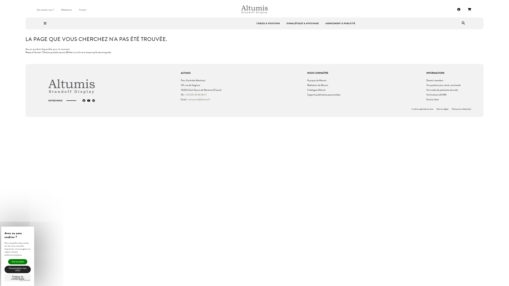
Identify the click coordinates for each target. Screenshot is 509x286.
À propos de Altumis (316, 80)
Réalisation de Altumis (317, 85)
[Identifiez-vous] (458, 10)
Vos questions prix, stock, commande (443, 85)
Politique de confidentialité (461, 109)
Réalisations (66, 9)
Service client (432, 99)
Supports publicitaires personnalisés (323, 94)
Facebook (84, 100)
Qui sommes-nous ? (45, 9)
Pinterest (93, 100)
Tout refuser (24, 280)
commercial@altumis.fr (199, 99)
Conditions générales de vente (422, 109)
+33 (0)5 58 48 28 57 (196, 94)
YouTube (88, 100)
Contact (82, 9)
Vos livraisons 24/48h (436, 94)
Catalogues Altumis (316, 90)
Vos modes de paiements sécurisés (442, 90)
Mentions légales (442, 109)
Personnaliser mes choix (18, 269)
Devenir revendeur (434, 80)
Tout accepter (17, 262)
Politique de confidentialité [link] (17, 278)
